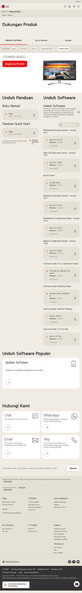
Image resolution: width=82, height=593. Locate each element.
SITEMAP (5, 569)
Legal (20, 572)
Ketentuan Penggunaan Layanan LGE (23, 569)
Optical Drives (32, 531)
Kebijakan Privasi (43, 569)
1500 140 (22, 487)
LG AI (4, 509)
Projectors (31, 510)
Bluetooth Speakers (34, 507)
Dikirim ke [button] (11, 11)
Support (10, 15)
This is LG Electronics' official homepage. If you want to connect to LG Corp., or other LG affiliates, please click (39, 578)
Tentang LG (59, 544)
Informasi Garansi (60, 537)
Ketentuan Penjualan (9, 572)
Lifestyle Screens (34, 505)
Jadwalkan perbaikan (60, 539)
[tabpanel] (41, 219)
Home (4, 15)
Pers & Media (58, 553)
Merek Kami (58, 547)
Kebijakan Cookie (56, 569)
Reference (53, 142)
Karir (55, 550)
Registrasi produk (60, 529)
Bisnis (77, 1)
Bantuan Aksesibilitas (31, 572)
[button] (65, 6)
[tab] (13, 41)
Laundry (56, 505)
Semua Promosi (7, 505)
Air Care (5, 531)
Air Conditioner (7, 529)
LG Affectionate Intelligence (11, 513)
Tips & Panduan (59, 534)
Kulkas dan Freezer (60, 502)
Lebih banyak (7, 481)
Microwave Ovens (60, 507)
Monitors (31, 529)
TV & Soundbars (33, 502)
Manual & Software (60, 531)
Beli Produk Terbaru (9, 502)
